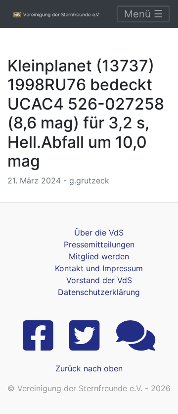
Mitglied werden (99, 256)
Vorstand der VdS (99, 280)
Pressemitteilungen (99, 244)
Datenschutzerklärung (99, 292)
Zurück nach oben (89, 368)
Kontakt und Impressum (99, 268)
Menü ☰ (143, 14)
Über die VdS (99, 232)
